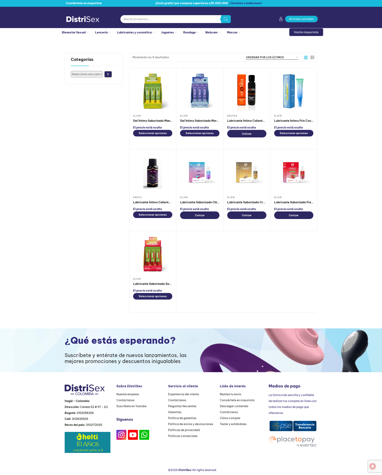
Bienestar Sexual (74, 32)
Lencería (101, 32)
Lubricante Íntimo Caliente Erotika (251, 121)
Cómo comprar (230, 418)
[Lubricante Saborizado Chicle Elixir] (199, 172)
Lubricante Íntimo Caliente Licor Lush (159, 202)
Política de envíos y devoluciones (190, 424)
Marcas (232, 32)
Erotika (232, 115)
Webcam (211, 32)
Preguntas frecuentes (182, 406)
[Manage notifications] (372, 466)
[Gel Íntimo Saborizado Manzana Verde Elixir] (152, 91)
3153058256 (85, 413)
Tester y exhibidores (233, 424)
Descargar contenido (234, 406)
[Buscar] (226, 19)
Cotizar (246, 133)
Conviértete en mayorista (237, 400)
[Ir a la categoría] (108, 74)
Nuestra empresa (127, 394)
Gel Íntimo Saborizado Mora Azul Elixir (206, 121)
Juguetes (167, 32)
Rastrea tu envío (230, 394)
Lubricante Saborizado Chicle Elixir (204, 202)
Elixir (137, 115)
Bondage (189, 32)
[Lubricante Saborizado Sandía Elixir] (152, 254)
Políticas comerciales (183, 436)
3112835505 (80, 419)
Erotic (137, 197)
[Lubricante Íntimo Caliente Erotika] (246, 91)
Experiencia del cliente (183, 394)
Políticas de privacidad (184, 430)
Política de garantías (182, 418)
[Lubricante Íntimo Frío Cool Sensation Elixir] (293, 91)
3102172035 (94, 425)
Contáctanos (125, 400)
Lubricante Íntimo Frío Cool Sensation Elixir (304, 121)
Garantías (174, 412)
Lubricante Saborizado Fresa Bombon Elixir (304, 202)
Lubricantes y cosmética (134, 32)
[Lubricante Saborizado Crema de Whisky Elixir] (246, 172)
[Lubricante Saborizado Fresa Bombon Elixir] (293, 172)
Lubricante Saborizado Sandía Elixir (158, 284)
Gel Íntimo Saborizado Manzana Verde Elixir (163, 121)
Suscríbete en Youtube (131, 406)
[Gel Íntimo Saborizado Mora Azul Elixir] (199, 91)
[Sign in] (281, 19)
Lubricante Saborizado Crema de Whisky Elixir (259, 202)
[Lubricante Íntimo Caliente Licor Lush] (152, 172)
